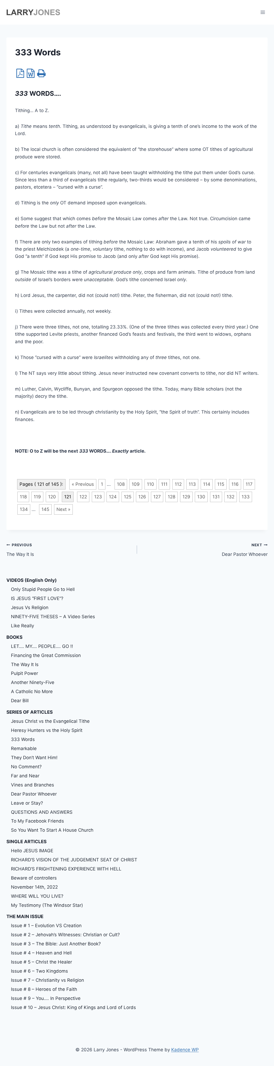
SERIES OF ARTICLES (29, 712)
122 (83, 496)
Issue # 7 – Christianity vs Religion (47, 980)
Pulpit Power (24, 673)
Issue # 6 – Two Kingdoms (39, 971)
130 (201, 496)
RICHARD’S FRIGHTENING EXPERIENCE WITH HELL (66, 869)
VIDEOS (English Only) (31, 580)
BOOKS (14, 637)
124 (113, 496)
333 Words (23, 739)
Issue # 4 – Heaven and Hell (41, 953)
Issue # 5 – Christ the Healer (41, 962)
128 (171, 496)
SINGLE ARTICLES (26, 841)
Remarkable (24, 748)
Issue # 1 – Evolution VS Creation (46, 925)
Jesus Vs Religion (29, 607)
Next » (63, 509)
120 (52, 496)
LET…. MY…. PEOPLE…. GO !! (42, 646)
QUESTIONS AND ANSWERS (42, 812)
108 (121, 484)
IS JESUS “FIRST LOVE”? (37, 598)
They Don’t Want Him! (34, 757)
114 (206, 484)
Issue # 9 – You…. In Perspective (46, 998)
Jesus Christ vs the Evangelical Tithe (50, 721)
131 (216, 496)
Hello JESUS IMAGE (32, 850)
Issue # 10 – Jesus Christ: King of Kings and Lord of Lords (73, 1007)
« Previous (83, 484)
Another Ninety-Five (32, 682)
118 (23, 496)
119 (37, 496)
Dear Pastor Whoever (245, 550)
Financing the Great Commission (46, 655)
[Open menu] (263, 12)
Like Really (22, 625)
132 (230, 496)
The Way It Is (20, 550)
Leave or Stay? (27, 803)
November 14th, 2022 (34, 887)
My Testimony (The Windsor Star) (47, 905)
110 (150, 484)
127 (157, 496)
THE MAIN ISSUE (24, 916)
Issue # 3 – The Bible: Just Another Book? (56, 943)
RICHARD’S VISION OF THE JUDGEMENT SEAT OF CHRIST (74, 859)
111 (164, 484)
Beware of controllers (34, 878)
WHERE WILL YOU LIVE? (37, 896)
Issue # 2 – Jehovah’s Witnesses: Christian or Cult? (65, 934)
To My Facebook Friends (37, 821)
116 (235, 484)
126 (142, 496)
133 (246, 496)
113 (192, 484)
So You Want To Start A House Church (52, 830)
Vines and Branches (32, 785)
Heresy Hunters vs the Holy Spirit (46, 730)
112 (178, 484)
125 (127, 496)
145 (45, 509)
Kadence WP (185, 1049)
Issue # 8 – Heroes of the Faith (44, 989)
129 (186, 496)
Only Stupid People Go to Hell (43, 589)
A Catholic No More (32, 691)
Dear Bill (20, 700)
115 (220, 484)
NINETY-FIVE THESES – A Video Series (53, 616)
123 (98, 496)
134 (24, 509)
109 (136, 484)
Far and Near (25, 775)
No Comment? (26, 766)
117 (249, 484)
